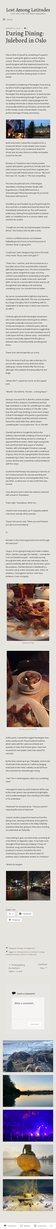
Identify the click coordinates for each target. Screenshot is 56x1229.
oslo (35, 954)
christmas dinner (23, 952)
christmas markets (12, 954)
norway (30, 954)
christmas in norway (37, 952)
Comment (34, 1024)
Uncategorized (29, 948)
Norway (20, 948)
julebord (23, 954)
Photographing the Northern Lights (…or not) (17, 968)
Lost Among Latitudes (28, 9)
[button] (15, 129)
